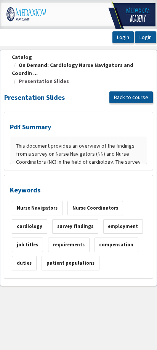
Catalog (22, 57)
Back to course (131, 97)
